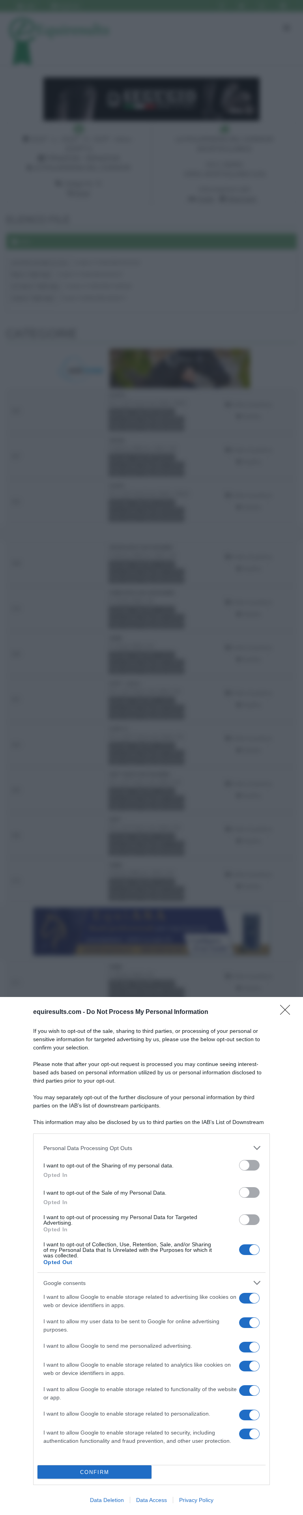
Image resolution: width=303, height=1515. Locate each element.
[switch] (249, 1165)
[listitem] (151, 1148)
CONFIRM (94, 1472)
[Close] (287, 1012)
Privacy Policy (196, 1500)
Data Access (151, 1500)
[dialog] (151, 1256)
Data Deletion (107, 1500)
